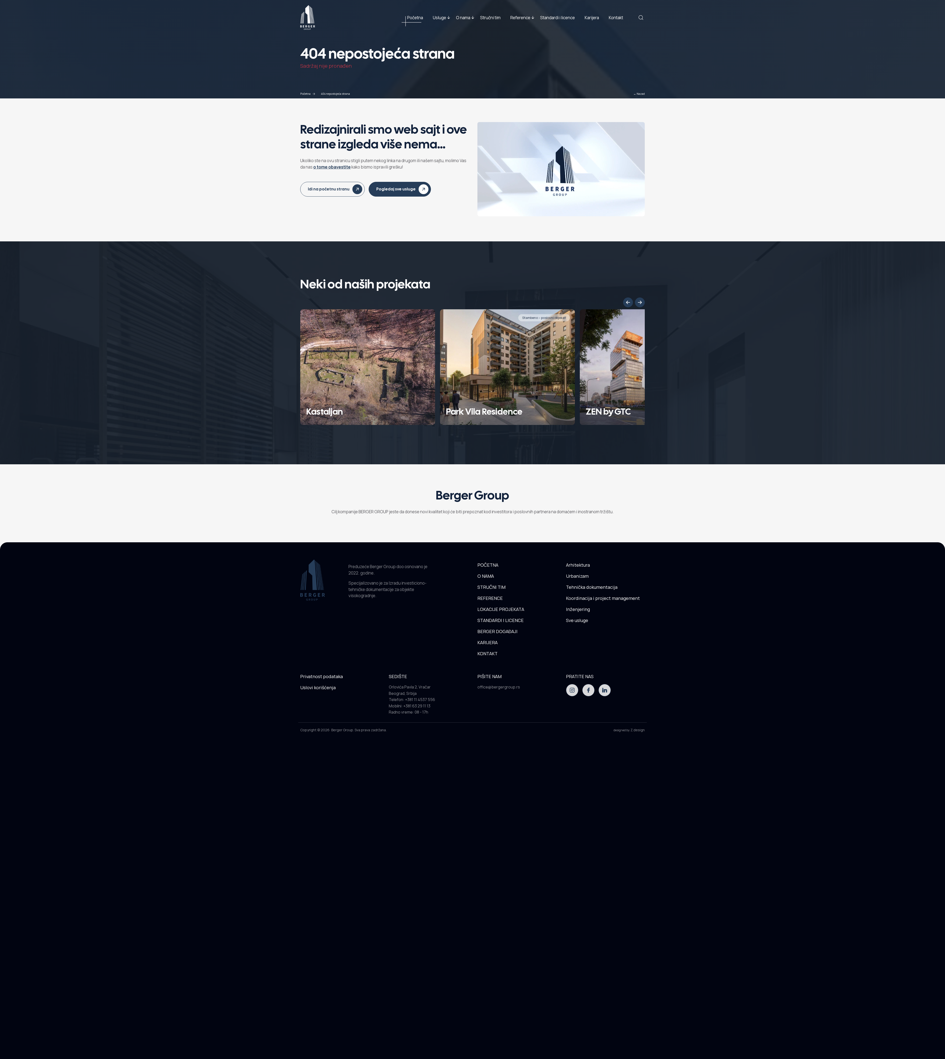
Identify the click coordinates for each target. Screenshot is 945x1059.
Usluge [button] (439, 17)
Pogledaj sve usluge (396, 189)
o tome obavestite (332, 167)
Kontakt (616, 17)
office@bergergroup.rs (498, 687)
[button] (628, 302)
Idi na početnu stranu (328, 189)
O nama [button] (463, 17)
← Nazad (639, 93)
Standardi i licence (557, 17)
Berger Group (342, 730)
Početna (415, 17)
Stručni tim (490, 17)
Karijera (592, 17)
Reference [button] (520, 17)
